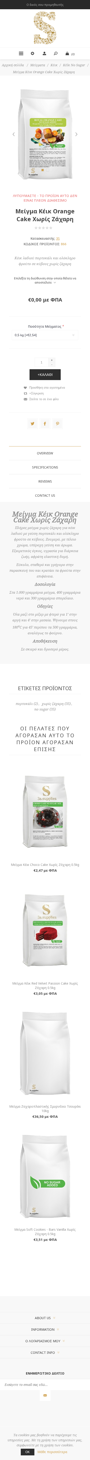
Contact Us (45, 495)
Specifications (45, 467)
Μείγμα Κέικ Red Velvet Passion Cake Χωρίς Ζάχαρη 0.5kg (45, 985)
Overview (45, 453)
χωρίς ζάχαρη (53, 704)
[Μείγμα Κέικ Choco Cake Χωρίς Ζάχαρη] (45, 812)
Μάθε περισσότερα (52, 1452)
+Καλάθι (45, 375)
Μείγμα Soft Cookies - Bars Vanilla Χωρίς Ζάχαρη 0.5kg (45, 1231)
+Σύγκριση (36, 393)
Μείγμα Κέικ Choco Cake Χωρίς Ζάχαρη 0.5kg (45, 864)
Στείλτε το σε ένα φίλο (44, 399)
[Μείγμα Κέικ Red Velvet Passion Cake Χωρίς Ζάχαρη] (45, 930)
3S (58, 238)
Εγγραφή (45, 1395)
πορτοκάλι (24, 704)
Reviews (45, 481)
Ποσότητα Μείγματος (45, 326)
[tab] (45, 453)
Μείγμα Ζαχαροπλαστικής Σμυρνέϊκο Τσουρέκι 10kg (45, 1108)
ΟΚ (27, 1452)
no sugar (41, 709)
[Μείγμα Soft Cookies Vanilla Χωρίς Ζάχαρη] (45, 1176)
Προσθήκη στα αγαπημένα (47, 387)
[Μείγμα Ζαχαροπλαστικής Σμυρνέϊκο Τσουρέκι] (45, 1053)
